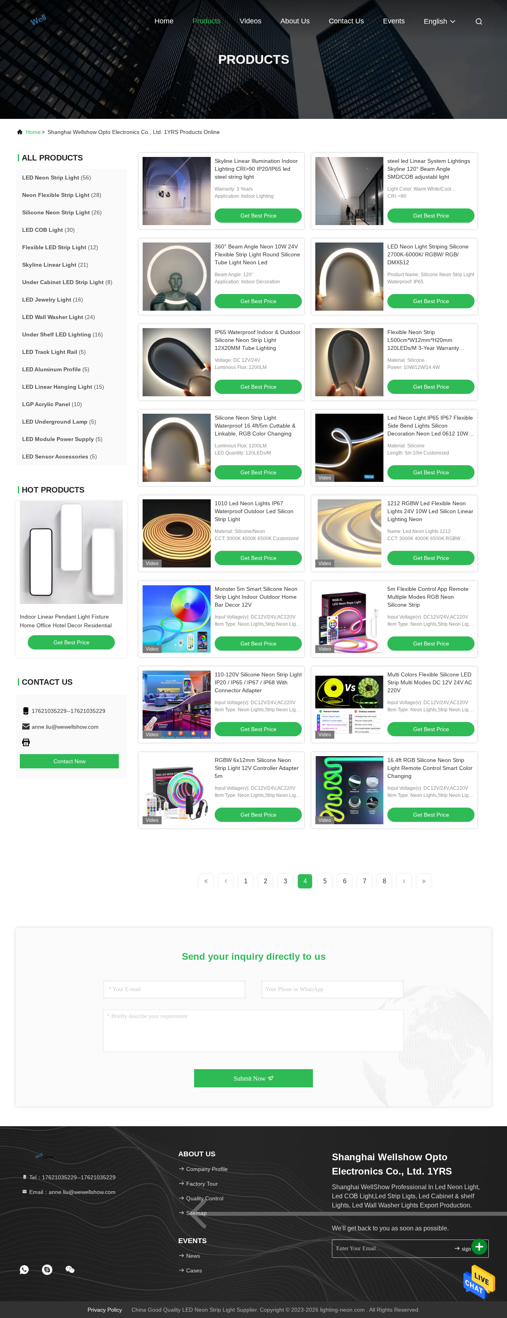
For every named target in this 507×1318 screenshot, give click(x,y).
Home (163, 21)
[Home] (47, 20)
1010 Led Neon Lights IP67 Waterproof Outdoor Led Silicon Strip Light (254, 511)
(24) (58, 317)
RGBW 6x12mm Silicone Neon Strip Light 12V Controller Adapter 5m (257, 768)
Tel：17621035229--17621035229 (72, 1177)
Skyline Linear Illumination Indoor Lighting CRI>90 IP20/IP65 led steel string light (256, 169)
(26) (62, 212)
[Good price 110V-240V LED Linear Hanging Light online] (71, 552)
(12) (60, 247)
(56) (56, 177)
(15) (63, 387)
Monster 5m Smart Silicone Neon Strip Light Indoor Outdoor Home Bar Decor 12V (256, 597)
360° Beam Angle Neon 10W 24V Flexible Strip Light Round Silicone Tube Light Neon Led (257, 254)
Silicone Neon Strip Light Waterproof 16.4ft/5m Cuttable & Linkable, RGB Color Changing (255, 426)
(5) (54, 352)
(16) (52, 299)
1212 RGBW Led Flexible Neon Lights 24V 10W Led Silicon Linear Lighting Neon (430, 511)
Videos (250, 21)
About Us (295, 21)
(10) (52, 404)
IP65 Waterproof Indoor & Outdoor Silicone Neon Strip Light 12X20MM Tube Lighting (258, 340)
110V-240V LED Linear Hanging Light (66, 616)
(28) (61, 195)
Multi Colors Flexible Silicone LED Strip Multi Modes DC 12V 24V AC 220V (429, 682)
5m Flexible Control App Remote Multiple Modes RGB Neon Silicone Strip (428, 597)
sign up (469, 1249)
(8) (67, 282)
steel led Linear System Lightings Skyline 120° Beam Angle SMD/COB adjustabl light (428, 169)
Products (207, 21)
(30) (48, 230)
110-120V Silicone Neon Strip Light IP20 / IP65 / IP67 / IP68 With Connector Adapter (258, 682)
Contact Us (346, 21)
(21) (55, 265)
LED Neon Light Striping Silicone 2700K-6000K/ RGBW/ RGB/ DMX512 (428, 254)
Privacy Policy (105, 1310)
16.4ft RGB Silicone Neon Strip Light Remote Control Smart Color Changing (430, 768)
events (394, 21)
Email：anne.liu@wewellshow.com (72, 1192)
